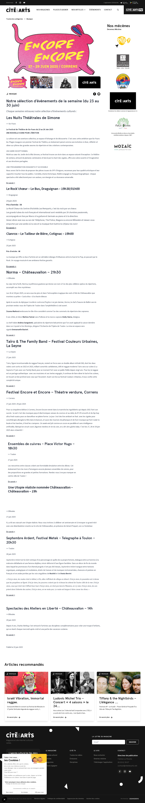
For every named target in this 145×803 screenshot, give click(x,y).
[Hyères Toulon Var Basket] (123, 81)
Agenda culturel (51, 755)
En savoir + (10, 183)
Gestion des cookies (93, 799)
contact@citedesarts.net (127, 765)
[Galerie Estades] (123, 61)
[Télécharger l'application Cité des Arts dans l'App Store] (124, 2)
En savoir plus (12, 717)
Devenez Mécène (114, 29)
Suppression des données (75, 799)
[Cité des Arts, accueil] (20, 734)
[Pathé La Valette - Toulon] (123, 42)
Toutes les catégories (14, 19)
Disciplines (74, 762)
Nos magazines (43, 9)
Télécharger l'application (103, 762)
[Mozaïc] (123, 147)
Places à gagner (60, 9)
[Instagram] (20, 2)
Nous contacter (99, 755)
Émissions (73, 759)
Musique (30, 19)
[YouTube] (24, 2)
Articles (48, 759)
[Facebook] (16, 2)
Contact (108, 9)
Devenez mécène (100, 759)
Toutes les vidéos (76, 755)
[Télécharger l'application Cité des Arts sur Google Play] (134, 2)
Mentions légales (39, 799)
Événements (95, 9)
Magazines (49, 762)
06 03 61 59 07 (123, 762)
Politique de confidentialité (56, 799)
